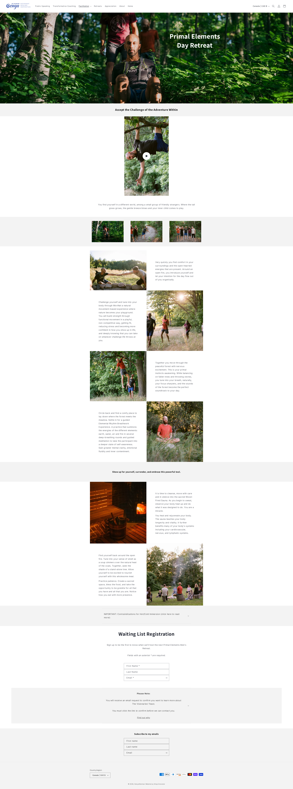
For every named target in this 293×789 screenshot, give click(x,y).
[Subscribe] (166, 678)
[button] (84, 6)
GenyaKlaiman (139, 784)
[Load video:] (146, 156)
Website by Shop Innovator (155, 784)
